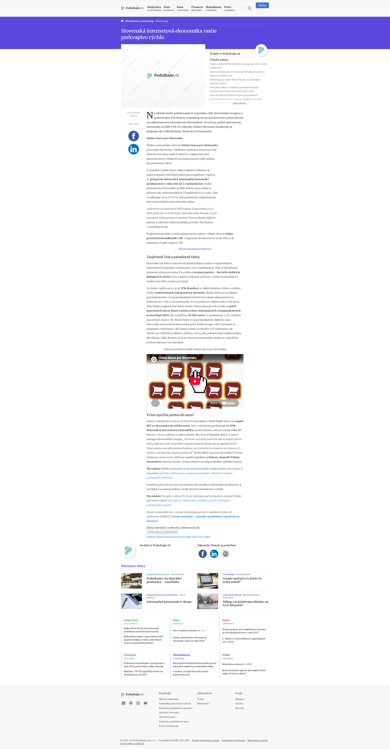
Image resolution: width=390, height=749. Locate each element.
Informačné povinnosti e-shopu (169, 601)
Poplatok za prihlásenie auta (173, 721)
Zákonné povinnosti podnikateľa (162, 595)
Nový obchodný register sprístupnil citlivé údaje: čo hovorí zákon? (244, 672)
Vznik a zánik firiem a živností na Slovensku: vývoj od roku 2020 (190, 639)
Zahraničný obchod (232, 595)
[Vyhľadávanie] (249, 8)
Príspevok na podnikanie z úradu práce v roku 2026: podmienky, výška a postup (144, 665)
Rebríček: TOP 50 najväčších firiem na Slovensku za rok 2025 (143, 673)
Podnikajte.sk (166, 740)
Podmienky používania (233, 740)
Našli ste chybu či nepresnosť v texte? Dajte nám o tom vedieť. (178, 537)
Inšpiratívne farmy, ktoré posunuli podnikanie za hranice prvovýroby (141, 630)
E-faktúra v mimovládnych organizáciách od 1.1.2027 (243, 640)
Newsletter (203, 703)
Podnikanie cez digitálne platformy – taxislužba (164, 580)
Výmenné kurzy (167, 717)
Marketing (162, 21)
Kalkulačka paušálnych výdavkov (176, 708)
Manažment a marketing (139, 21)
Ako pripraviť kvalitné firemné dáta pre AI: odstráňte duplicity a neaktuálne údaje (195, 665)
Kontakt (239, 708)
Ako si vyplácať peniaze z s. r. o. (189, 630)
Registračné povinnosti (158, 574)
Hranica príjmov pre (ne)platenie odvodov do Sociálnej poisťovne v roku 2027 (244, 631)
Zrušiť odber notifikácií (132, 743)
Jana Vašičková (177, 574)
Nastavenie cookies (258, 740)
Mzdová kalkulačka (169, 699)
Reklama (239, 699)
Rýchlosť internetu (169, 712)
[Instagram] (138, 703)
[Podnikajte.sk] (132, 8)
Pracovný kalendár (169, 726)
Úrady (200, 699)
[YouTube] (145, 703)
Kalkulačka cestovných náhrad (175, 703)
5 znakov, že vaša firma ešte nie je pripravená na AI (190, 673)
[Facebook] (130, 703)
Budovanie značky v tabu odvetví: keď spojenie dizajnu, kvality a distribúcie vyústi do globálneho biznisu (143, 639)
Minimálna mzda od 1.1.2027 (237, 664)
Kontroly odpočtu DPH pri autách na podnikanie (233, 95)
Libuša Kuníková (244, 574)
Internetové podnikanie (162, 532)
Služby (262, 5)
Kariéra (239, 703)
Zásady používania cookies (205, 740)
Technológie (229, 574)
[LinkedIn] (123, 703)
